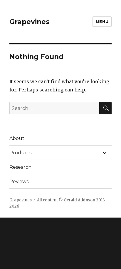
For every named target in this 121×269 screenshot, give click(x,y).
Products (20, 153)
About (16, 138)
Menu (102, 21)
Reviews (18, 181)
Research (20, 167)
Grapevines (29, 22)
